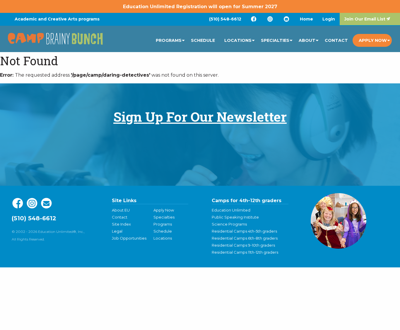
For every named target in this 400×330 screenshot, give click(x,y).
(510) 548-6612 (225, 19)
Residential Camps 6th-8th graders (245, 238)
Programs (169, 40)
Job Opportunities (129, 238)
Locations (238, 40)
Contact (336, 40)
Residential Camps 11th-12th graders (245, 252)
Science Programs (229, 224)
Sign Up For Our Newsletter (200, 116)
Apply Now (373, 40)
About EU (121, 210)
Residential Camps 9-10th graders (243, 245)
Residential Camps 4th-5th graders (244, 231)
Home (306, 19)
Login (328, 19)
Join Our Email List (364, 19)
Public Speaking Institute (235, 217)
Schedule (203, 40)
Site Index (121, 224)
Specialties (275, 40)
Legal (117, 231)
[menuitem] (225, 19)
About (307, 40)
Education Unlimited (231, 210)
